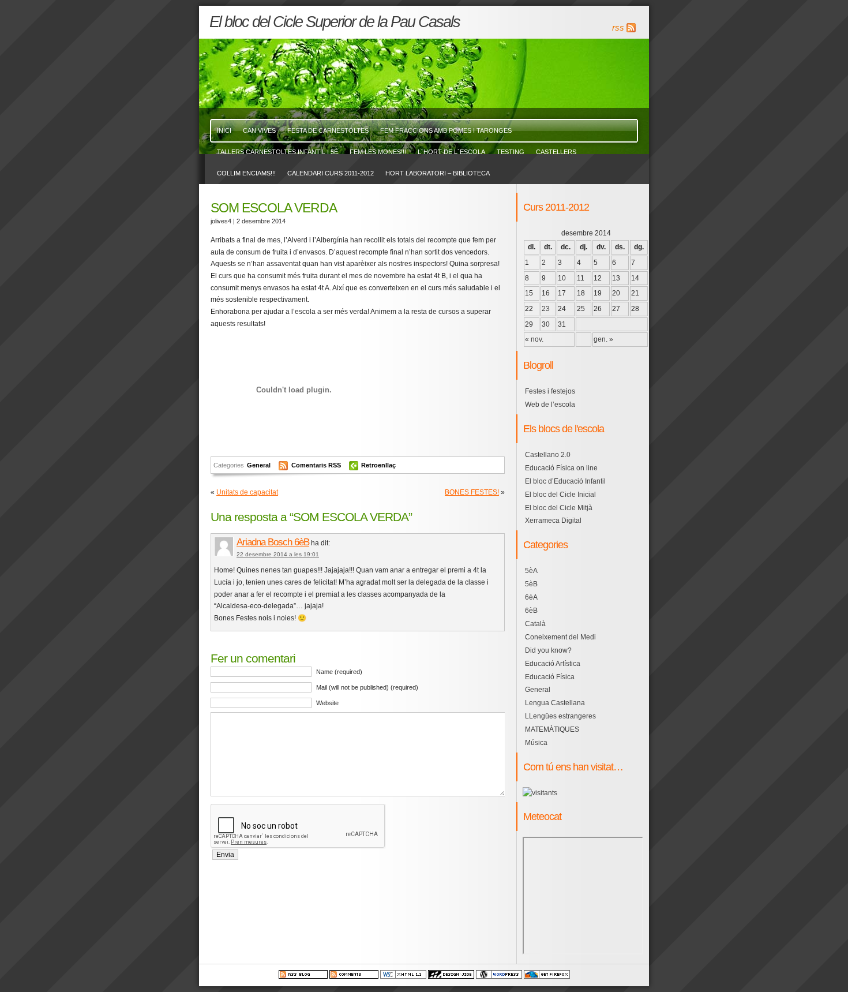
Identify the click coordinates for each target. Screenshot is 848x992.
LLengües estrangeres (560, 716)
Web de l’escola (550, 404)
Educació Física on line (561, 468)
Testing (510, 151)
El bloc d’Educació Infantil (565, 481)
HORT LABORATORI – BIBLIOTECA (437, 173)
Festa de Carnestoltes (328, 130)
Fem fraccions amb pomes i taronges (446, 130)
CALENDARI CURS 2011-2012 (330, 173)
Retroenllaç (378, 465)
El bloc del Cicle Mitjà (558, 508)
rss (618, 27)
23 (546, 309)
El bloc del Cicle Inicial (560, 495)
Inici (224, 130)
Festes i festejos (550, 391)
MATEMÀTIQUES (552, 729)
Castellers (556, 151)
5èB (531, 584)
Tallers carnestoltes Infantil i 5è (277, 151)
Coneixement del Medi (560, 637)
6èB (531, 611)
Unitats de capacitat (247, 492)
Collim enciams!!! (246, 173)
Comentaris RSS (317, 465)
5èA (531, 571)
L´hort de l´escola (451, 151)
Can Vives (259, 130)
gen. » (603, 339)
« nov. (534, 339)
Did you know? (548, 650)
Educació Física (550, 677)
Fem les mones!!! (378, 151)
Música (536, 743)
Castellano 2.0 (548, 455)
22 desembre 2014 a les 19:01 (278, 554)
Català (535, 624)
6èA (531, 597)
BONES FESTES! (472, 492)
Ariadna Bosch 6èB (273, 542)
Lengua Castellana (555, 703)
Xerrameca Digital (553, 520)
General (259, 465)
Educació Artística (552, 664)
